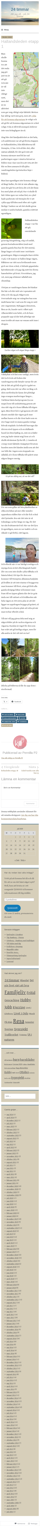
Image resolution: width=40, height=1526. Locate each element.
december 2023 (12, 1121)
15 (15, 845)
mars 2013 (10, 1461)
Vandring (23, 721)
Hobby (25, 1000)
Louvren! (10, 962)
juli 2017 (10, 1306)
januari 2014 (11, 1431)
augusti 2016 (11, 1339)
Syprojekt (21, 1029)
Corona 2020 (17, 1064)
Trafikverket (11, 1034)
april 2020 (10, 1207)
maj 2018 (10, 1276)
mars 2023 (10, 1126)
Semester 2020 (9, 721)
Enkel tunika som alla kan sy (30, 769)
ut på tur (8, 725)
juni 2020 (10, 1201)
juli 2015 (10, 1377)
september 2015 (13, 1371)
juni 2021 (10, 1168)
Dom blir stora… (13, 952)
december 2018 (12, 1255)
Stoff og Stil (7, 1078)
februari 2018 (12, 1285)
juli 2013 (10, 1449)
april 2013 (10, 1458)
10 (24, 841)
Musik (32, 1013)
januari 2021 (11, 1183)
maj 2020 (10, 1204)
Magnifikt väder (13, 950)
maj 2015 (10, 1383)
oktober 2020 (12, 1192)
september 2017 (13, 1300)
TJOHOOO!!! (12, 908)
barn (16, 1059)
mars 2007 (10, 1500)
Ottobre (24, 1072)
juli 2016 (10, 1342)
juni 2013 (10, 1452)
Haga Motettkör (22, 1068)
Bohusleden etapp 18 (10, 768)
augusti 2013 (11, 1446)
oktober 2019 (12, 1225)
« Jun (17, 860)
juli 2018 (10, 1270)
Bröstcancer (8, 1064)
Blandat (24, 980)
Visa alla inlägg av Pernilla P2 (12, 758)
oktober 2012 (12, 1476)
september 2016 (13, 1336)
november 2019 (12, 1222)
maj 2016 (10, 1348)
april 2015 (10, 1386)
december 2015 (12, 1362)
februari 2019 (12, 1249)
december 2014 (12, 1398)
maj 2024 (10, 1115)
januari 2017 (11, 1324)
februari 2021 (12, 1180)
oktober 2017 (12, 1297)
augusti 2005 (11, 1509)
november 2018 (12, 1258)
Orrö (17, 1073)
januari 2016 (11, 1359)
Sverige (9, 1029)
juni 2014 (10, 1416)
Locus (23, 718)
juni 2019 (10, 1237)
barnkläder (27, 1059)
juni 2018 (10, 1273)
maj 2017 (10, 1312)
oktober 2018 (12, 1261)
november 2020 (12, 1189)
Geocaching (8, 714)
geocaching (11, 1068)
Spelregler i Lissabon (15, 935)
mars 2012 (10, 1497)
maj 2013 (10, 1455)
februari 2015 (12, 1392)
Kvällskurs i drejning (15, 947)
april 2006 (10, 1506)
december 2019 (12, 1219)
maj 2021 (10, 1171)
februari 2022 (12, 1150)
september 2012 (13, 1479)
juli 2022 (10, 1141)
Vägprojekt (16, 1082)
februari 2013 (12, 1464)
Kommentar (30, 803)
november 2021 (12, 1156)
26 (33, 849)
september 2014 (13, 1407)
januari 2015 (11, 1395)
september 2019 (13, 1228)
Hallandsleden (10, 718)
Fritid (31, 993)
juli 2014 (10, 1413)
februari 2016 (12, 1357)
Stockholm (32, 1072)
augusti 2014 (11, 1410)
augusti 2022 (11, 1138)
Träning (23, 1035)
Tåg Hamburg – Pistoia (15, 938)
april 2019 (10, 1243)
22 (15, 849)
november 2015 (12, 1365)
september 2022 (13, 1136)
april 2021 (10, 1174)
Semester (29, 1022)
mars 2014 (10, 1425)
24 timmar (20, 9)
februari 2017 (12, 1321)
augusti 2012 (11, 1482)
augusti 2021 (11, 1162)
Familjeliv (15, 992)
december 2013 (12, 1434)
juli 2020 (10, 1198)
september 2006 (13, 1503)
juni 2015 (10, 1380)
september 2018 (13, 1264)
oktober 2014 (12, 1404)
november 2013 (12, 1437)
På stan (8, 1022)
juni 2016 (10, 1345)
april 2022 (10, 1147)
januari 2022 (11, 1153)
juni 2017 (10, 1309)
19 (33, 845)
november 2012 (12, 1473)
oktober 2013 (12, 1440)
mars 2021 (10, 1177)
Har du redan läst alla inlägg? (19, 873)
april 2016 (10, 1350)
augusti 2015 (11, 1374)
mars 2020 (10, 1210)
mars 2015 (10, 1389)
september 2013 (13, 1443)
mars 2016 (10, 1354)
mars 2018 (10, 1282)
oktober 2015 (12, 1368)
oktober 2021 (12, 1159)
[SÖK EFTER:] (20, 1096)
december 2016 (12, 1327)
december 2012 (12, 1470)
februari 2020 (12, 1213)
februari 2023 (12, 1130)
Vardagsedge (8, 1082)
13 (7, 845)
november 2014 (12, 1401)
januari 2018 (11, 1288)
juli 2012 (10, 1485)
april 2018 (10, 1279)
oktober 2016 (12, 1333)
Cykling (25, 1064)
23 (20, 849)
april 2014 (10, 1422)
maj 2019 (10, 1240)
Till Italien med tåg (14, 944)
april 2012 (10, 1494)
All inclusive (8, 1060)
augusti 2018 (11, 1267)
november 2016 (12, 1330)
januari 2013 (11, 1467)
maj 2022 (10, 1145)
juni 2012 (10, 1488)
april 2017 (10, 1315)
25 (29, 849)
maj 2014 (10, 1419)
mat (13, 1073)
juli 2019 (10, 1234)
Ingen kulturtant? (13, 959)
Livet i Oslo (21, 1013)
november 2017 (12, 1294)
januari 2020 (11, 1216)
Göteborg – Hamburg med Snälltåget (20, 941)
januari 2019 (11, 1252)
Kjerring (19, 1007)
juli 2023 (10, 1124)
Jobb (8, 1007)
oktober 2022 (12, 1133)
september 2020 (13, 1195)
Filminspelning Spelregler (17, 956)
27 (7, 853)
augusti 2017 (11, 1303)
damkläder (31, 1064)
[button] (5, 647)
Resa (18, 1021)
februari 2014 (12, 1428)
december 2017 (12, 1291)
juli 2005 (10, 1512)
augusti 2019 (11, 1231)
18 (29, 845)
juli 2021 (10, 1165)
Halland (21, 714)
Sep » (23, 860)
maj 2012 (10, 1491)
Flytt (5, 1068)
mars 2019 (10, 1246)
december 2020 (12, 1186)
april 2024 (10, 1118)
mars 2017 (10, 1318)
